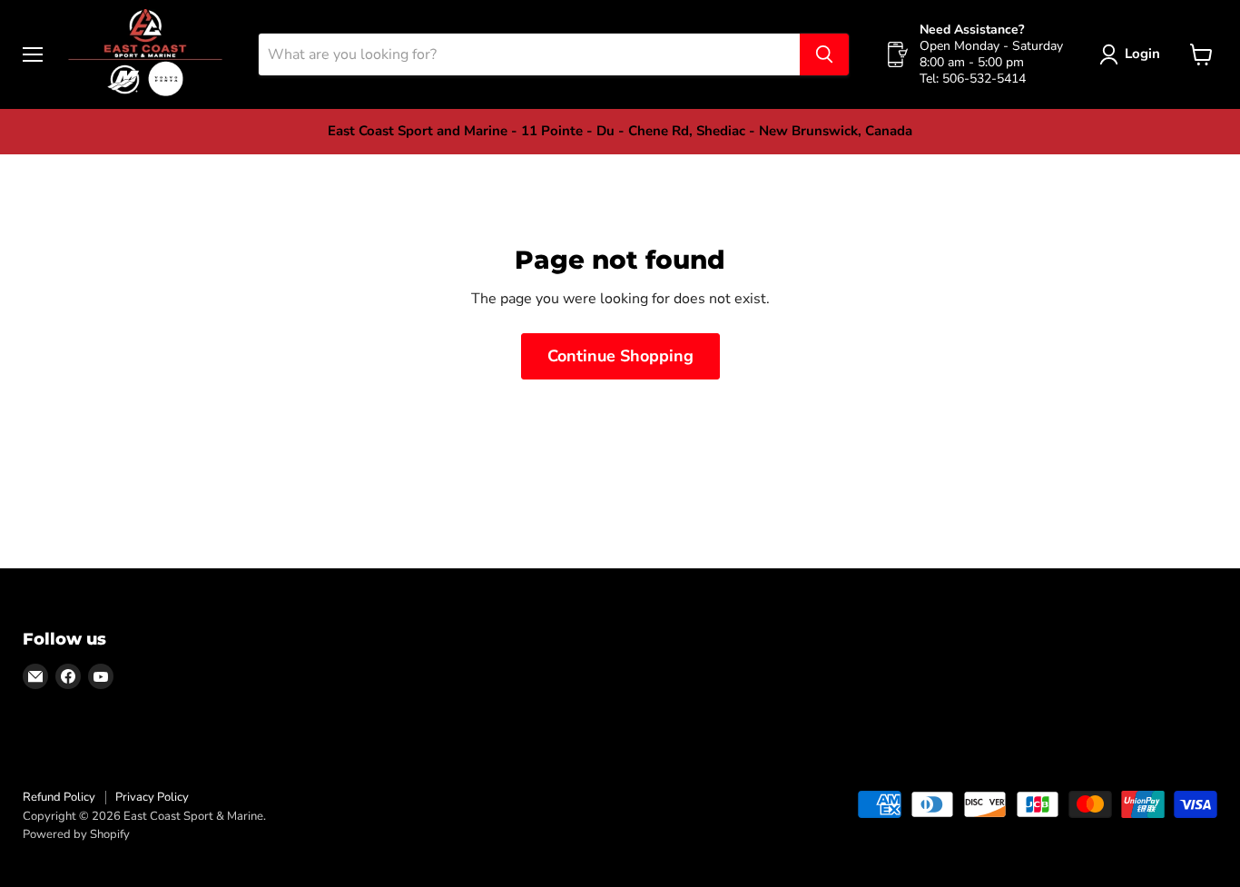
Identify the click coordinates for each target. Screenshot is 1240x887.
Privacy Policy (152, 797)
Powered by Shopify (76, 834)
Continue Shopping (620, 356)
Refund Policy (59, 797)
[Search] (824, 54)
